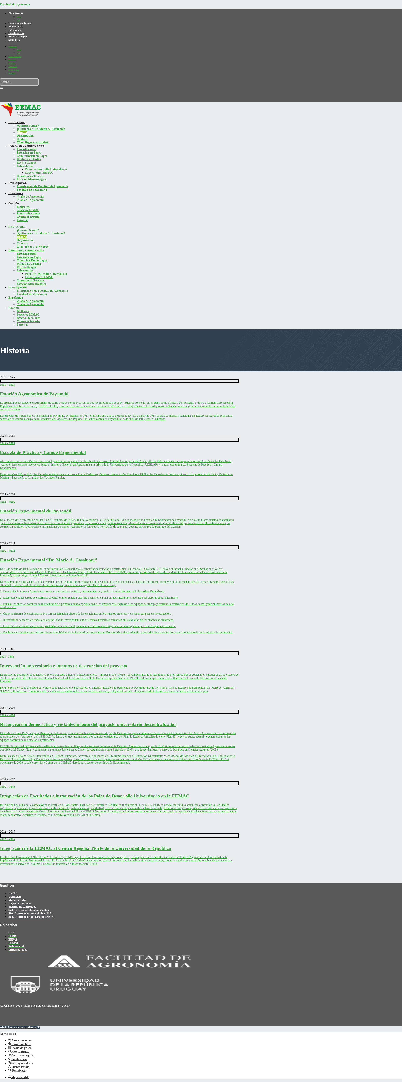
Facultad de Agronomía (15, 4)
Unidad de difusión (29, 159)
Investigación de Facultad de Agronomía (42, 186)
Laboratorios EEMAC (39, 172)
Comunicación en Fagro (32, 156)
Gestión (13, 203)
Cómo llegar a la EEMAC (33, 142)
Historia (22, 132)
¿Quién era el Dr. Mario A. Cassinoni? (41, 129)
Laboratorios (25, 166)
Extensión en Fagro (29, 152)
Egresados (14, 29)
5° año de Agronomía (30, 200)
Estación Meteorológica (31, 179)
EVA (18, 20)
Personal (22, 220)
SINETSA (14, 39)
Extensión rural (26, 149)
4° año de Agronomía (30, 196)
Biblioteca (23, 206)
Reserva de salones (28, 213)
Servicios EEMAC (28, 210)
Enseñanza (15, 193)
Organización (25, 135)
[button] (20, 1027)
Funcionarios (16, 33)
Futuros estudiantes (19, 23)
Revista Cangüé (17, 36)
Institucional (16, 122)
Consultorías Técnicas (30, 176)
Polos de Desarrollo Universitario (46, 169)
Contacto (22, 139)
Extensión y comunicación (26, 146)
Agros (19, 17)
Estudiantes (15, 26)
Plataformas (15, 13)
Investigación (17, 183)
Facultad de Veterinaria (32, 189)
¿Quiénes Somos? (28, 125)
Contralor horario (28, 216)
